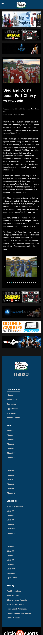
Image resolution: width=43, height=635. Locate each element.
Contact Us (11, 404)
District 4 (10, 448)
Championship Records (17, 600)
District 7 (18, 109)
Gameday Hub (28, 109)
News (37, 109)
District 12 (11, 457)
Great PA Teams (13, 617)
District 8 (10, 484)
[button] (7, 282)
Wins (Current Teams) (16, 604)
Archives (10, 430)
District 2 (10, 439)
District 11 (11, 453)
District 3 (10, 444)
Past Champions (14, 591)
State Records (13, 595)
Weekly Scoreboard (15, 506)
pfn (4, 111)
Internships (11, 413)
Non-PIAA (11, 573)
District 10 (11, 493)
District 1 (10, 435)
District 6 (10, 475)
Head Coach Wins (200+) (17, 609)
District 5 (10, 470)
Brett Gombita (7, 115)
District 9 (10, 488)
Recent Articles (13, 417)
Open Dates (12, 577)
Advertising (12, 399)
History (10, 395)
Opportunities (12, 408)
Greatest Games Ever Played (19, 613)
